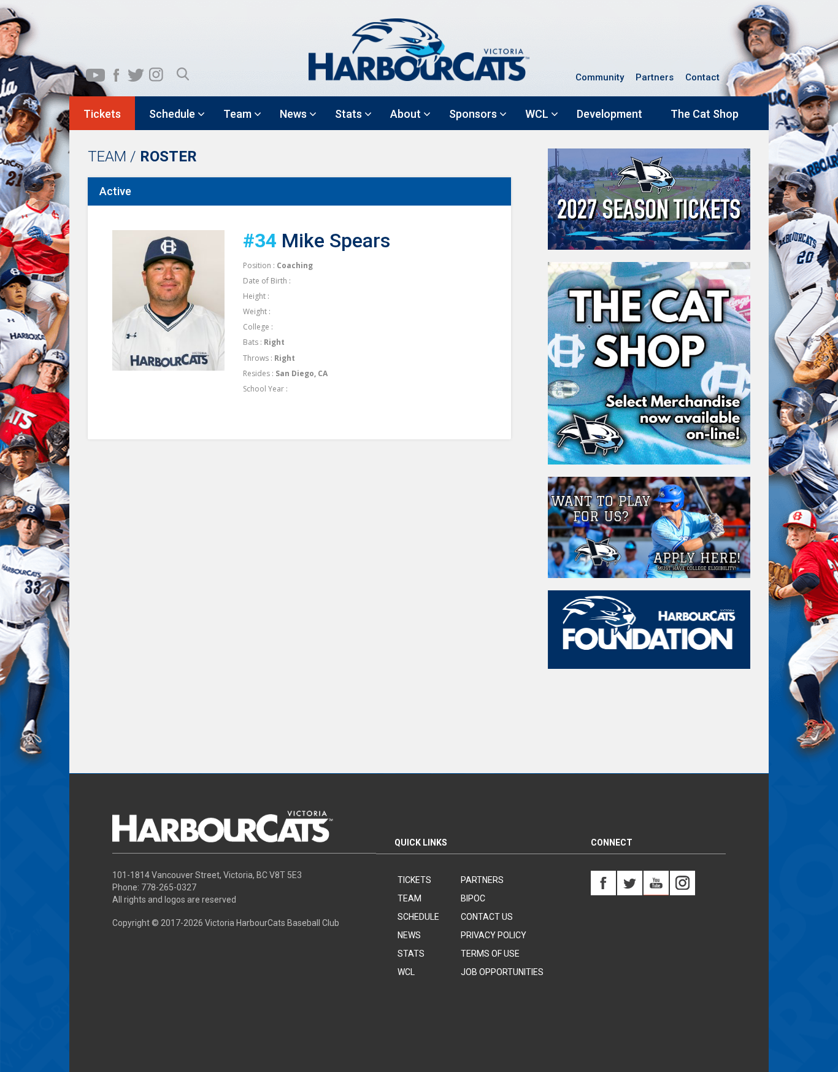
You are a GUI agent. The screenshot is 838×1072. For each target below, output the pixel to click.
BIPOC (473, 898)
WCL (406, 972)
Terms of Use (490, 953)
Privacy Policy (493, 935)
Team (409, 898)
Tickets (414, 880)
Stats (411, 953)
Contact (702, 77)
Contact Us (487, 917)
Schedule (418, 917)
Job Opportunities (502, 972)
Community (599, 77)
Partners (655, 77)
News (409, 935)
